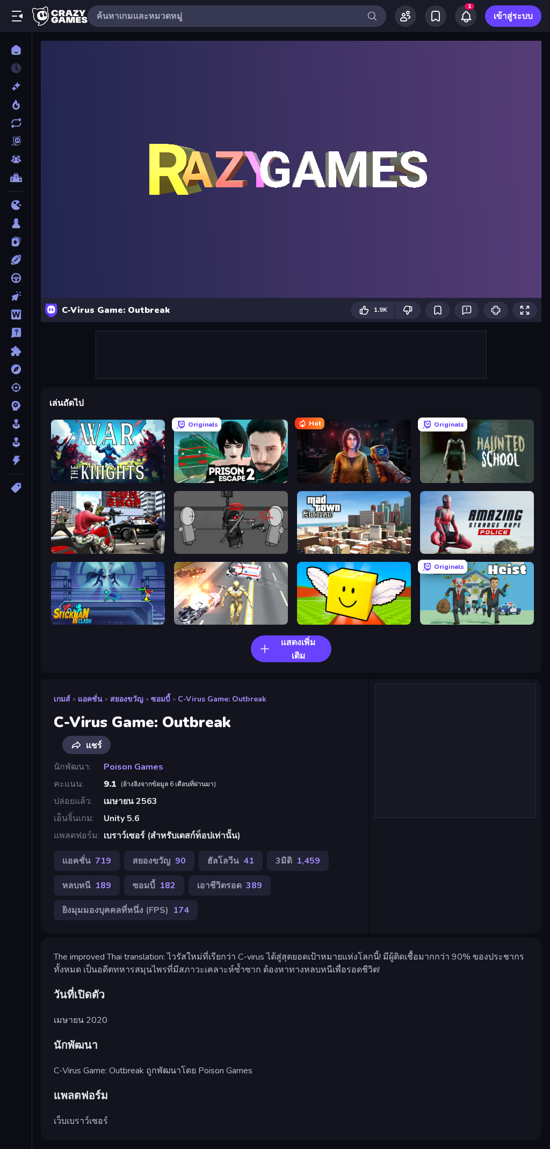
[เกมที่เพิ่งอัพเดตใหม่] (16, 123)
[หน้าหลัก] (16, 50)
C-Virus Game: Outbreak (222, 699)
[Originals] (16, 141)
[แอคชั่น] (16, 460)
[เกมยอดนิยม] (16, 105)
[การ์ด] (16, 241)
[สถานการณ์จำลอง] (16, 424)
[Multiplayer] (16, 159)
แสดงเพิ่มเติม (298, 649)
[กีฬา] (16, 260)
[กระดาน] (16, 223)
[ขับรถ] (16, 278)
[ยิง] (16, 387)
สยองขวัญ (126, 699)
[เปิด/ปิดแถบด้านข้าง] (17, 16)
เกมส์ (62, 699)
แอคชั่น (90, 699)
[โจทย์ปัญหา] (16, 333)
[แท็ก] (16, 488)
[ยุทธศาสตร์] (16, 406)
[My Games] (435, 16)
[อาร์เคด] (16, 442)
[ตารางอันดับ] (16, 178)
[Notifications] (465, 16)
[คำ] (16, 314)
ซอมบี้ (160, 699)
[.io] (16, 205)
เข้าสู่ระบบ (513, 16)
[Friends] (405, 16)
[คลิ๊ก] (16, 296)
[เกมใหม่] (16, 86)
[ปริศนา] (16, 351)
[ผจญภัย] (16, 369)
